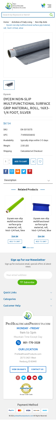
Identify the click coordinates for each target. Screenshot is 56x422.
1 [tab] (24, 247)
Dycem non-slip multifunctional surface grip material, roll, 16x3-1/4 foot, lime (15, 224)
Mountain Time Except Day (28, 336)
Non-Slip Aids (41, 22)
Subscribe (28, 282)
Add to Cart (15, 242)
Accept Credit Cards (26, 394)
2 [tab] (28, 247)
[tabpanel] (15, 218)
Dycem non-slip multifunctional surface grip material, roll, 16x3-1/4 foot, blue (41, 224)
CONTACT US (37, 369)
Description (10, 180)
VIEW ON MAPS (19, 369)
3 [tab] (31, 247)
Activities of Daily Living (22, 22)
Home (6, 22)
